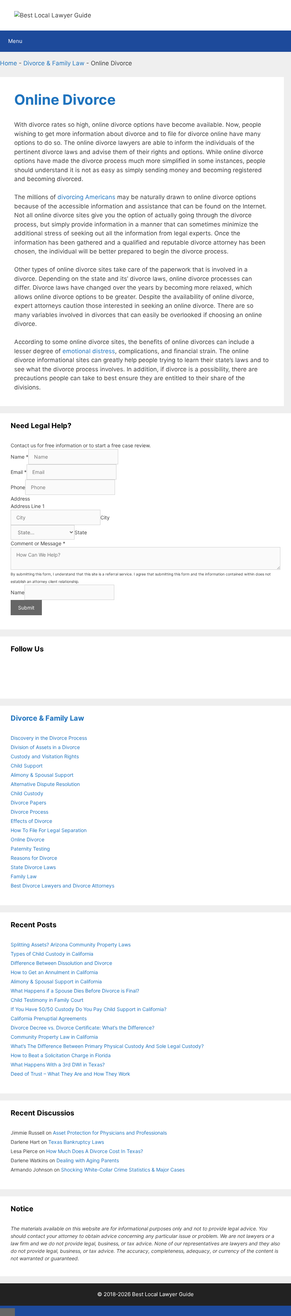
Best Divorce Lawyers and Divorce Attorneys (62, 886)
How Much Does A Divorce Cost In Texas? (94, 1151)
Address (20, 499)
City (105, 517)
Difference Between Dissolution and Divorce (61, 963)
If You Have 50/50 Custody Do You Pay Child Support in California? (88, 1009)
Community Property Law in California (54, 1037)
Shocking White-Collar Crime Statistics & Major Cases (123, 1170)
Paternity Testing (30, 849)
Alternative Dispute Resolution (45, 784)
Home (8, 63)
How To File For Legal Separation (49, 830)
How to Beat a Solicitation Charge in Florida (61, 1055)
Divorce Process (29, 812)
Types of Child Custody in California (52, 954)
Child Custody (27, 793)
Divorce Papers (28, 802)
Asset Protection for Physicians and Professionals (110, 1133)
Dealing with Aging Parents (87, 1160)
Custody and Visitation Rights (45, 756)
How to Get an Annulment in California (54, 972)
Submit (26, 608)
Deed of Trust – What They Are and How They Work (70, 1074)
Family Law (24, 876)
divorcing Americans (86, 197)
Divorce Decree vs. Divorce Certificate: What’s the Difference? (82, 1028)
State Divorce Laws (33, 867)
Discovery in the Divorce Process (49, 738)
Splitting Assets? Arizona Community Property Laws (71, 944)
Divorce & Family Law (53, 63)
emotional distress (88, 351)
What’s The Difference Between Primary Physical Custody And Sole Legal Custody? (107, 1046)
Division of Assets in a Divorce (45, 747)
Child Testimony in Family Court (47, 1000)
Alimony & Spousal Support (42, 775)
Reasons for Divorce (34, 858)
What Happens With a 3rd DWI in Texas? (58, 1064)
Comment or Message (38, 543)
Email (19, 472)
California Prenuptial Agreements (49, 1018)
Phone (18, 487)
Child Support (27, 766)
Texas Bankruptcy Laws (76, 1142)
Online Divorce (27, 839)
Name (19, 457)
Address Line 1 (28, 506)
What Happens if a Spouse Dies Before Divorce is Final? (75, 991)
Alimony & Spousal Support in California (56, 981)
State (81, 532)
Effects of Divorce (31, 821)
